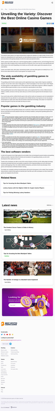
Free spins (13, 363)
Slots (3, 116)
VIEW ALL (49, 205)
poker (38, 136)
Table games (3, 370)
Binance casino (4, 353)
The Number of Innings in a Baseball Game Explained (21, 279)
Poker (2, 376)
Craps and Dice (4, 374)
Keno (2, 384)
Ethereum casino (4, 352)
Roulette (3, 380)
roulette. (11, 133)
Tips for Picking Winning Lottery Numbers (16, 192)
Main (2, 9)
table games (36, 124)
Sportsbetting (4, 372)
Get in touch (5, 343)
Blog (6, 9)
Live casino (3, 369)
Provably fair (3, 365)
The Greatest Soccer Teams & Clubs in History (18, 227)
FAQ (2, 389)
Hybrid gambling (14, 353)
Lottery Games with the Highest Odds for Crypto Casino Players (23, 188)
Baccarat (3, 378)
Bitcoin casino (4, 350)
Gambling (4, 23)
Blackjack (3, 382)
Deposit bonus (14, 361)
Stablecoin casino (4, 355)
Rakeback (13, 367)
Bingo (2, 361)
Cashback (13, 365)
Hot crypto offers (14, 369)
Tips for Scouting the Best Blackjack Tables (17, 183)
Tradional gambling (15, 352)
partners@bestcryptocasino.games (11, 340)
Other (2, 363)
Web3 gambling (14, 350)
